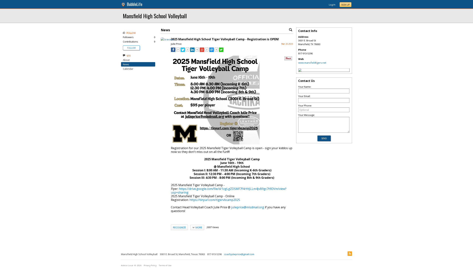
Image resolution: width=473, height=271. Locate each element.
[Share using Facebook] (173, 51)
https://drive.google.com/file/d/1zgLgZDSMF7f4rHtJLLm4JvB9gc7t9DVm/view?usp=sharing (228, 190)
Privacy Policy (150, 265)
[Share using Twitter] (183, 51)
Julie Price (176, 43)
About (126, 60)
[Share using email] (211, 51)
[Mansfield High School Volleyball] (299, 70)
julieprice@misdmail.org (247, 207)
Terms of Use (165, 265)
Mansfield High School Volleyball (155, 16)
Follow (131, 47)
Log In (332, 4)
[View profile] (167, 39)
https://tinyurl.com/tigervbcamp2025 (214, 200)
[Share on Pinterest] (288, 59)
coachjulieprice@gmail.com (239, 254)
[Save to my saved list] (221, 51)
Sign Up (345, 4)
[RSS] (350, 253)
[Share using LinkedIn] (192, 51)
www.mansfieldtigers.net (312, 62)
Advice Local (127, 265)
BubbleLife (134, 4)
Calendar (128, 68)
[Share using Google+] (202, 51)
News (126, 64)
